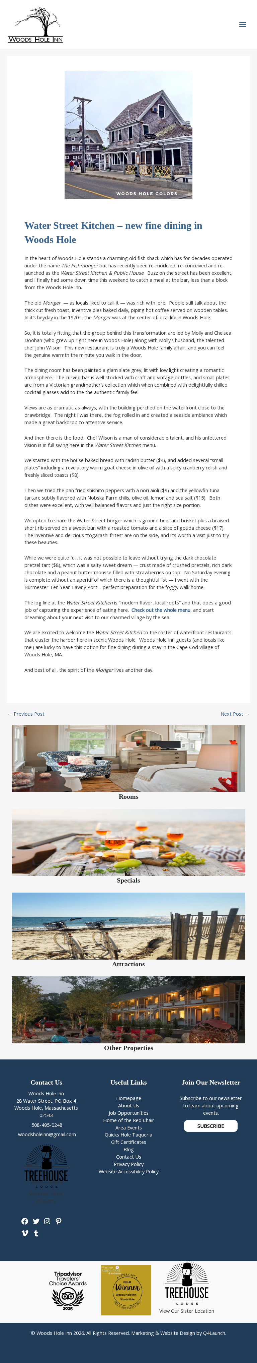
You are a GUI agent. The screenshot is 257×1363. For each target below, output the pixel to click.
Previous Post (26, 713)
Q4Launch (214, 1332)
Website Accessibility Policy (129, 1171)
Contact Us (128, 1156)
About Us (128, 1105)
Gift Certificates (128, 1142)
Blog (128, 1149)
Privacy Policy (129, 1164)
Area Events (128, 1127)
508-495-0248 (46, 1124)
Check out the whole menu (161, 609)
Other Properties (128, 1047)
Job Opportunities (129, 1112)
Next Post (235, 713)
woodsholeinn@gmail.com (46, 1134)
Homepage (128, 1098)
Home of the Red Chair (128, 1120)
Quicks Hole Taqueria (128, 1134)
